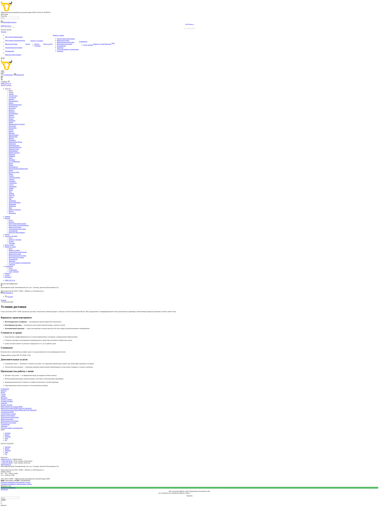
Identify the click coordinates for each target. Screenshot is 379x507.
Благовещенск (13, 101)
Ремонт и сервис (14, 250)
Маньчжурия (13, 136)
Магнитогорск (13, 135)
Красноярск (13, 128)
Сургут (11, 185)
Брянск (11, 103)
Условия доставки (7, 401)
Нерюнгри (12, 144)
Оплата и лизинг (6, 399)
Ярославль (12, 213)
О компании (13, 270)
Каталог (11, 222)
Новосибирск (13, 151)
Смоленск (12, 181)
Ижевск (11, 115)
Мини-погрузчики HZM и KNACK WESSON (16, 408)
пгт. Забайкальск (14, 161)
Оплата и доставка (15, 239)
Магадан (12, 133)
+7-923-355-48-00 (6, 463)
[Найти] (1, 20)
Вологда (11, 110)
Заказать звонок (6, 85)
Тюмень (11, 193)
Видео (3, 392)
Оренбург (12, 160)
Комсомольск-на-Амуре (17, 124)
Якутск (11, 211)
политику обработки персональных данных (205, 493)
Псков (11, 170)
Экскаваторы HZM (7, 412)
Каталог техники (6, 405)
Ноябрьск (12, 156)
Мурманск (12, 140)
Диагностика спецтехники (10, 417)
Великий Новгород (15, 104)
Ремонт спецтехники (8, 415)
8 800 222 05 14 (6, 26)
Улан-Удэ (12, 195)
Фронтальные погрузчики (9, 421)
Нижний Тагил (14, 149)
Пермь (11, 165)
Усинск (11, 197)
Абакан (11, 94)
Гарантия (4, 403)
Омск (10, 158)
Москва (11, 138)
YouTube (10, 297)
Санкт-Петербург (14, 177)
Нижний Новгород (15, 147)
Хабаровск (12, 201)
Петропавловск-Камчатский (18, 168)
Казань (11, 119)
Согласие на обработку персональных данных (16, 484)
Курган (11, 129)
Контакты (4, 398)
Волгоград (12, 108)
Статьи (3, 394)
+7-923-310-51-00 (6, 461)
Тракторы (4, 426)
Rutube (7, 435)
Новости (4, 390)
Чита (10, 208)
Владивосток (13, 106)
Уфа (10, 199)
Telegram (8, 437)
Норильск (12, 154)
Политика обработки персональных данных (15, 482)
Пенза (11, 163)
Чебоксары (12, 204)
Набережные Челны (15, 142)
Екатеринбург (13, 113)
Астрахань (12, 97)
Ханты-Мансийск (15, 202)
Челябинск (12, 206)
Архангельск (13, 96)
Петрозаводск (13, 167)
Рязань (11, 174)
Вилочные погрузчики (8, 422)
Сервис (3, 396)
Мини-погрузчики (7, 419)
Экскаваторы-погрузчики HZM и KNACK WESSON (19, 410)
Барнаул (11, 99)
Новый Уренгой (14, 152)
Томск (11, 190)
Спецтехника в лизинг (8, 414)
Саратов (11, 179)
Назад (11, 90)
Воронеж (12, 112)
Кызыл (11, 131)
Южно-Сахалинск (15, 209)
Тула (10, 192)
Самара (11, 176)
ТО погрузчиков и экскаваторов (12, 428)
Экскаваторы (5, 424)
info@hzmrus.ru (189, 24)
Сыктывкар (12, 186)
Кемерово (12, 120)
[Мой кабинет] (2, 77)
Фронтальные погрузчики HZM (11, 406)
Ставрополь (13, 183)
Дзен (6, 438)
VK (6, 440)
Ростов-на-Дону (14, 172)
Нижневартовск (14, 145)
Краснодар (12, 126)
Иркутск (11, 117)
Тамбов (11, 188)
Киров (11, 122)
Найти (3, 500)
